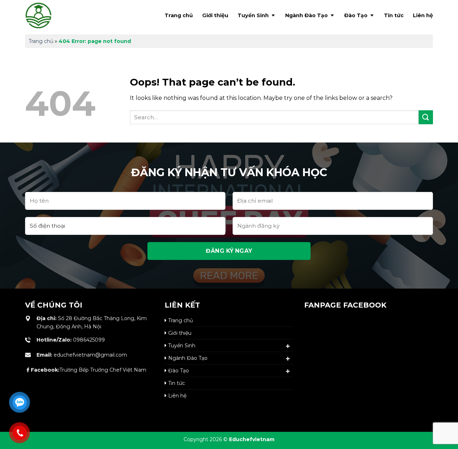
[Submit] (426, 117)
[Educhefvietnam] (53, 15)
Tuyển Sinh (253, 15)
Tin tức (394, 15)
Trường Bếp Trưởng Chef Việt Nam (88, 370)
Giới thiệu (215, 15)
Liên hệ (423, 15)
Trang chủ (179, 15)
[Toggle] (288, 346)
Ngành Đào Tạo (306, 15)
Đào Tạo (355, 15)
